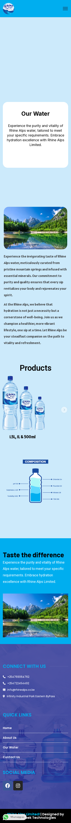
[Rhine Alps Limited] (8, 8)
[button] (7, 410)
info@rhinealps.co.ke (21, 690)
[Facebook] (7, 785)
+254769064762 (18, 677)
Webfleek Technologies (35, 817)
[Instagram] (18, 785)
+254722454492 (18, 683)
